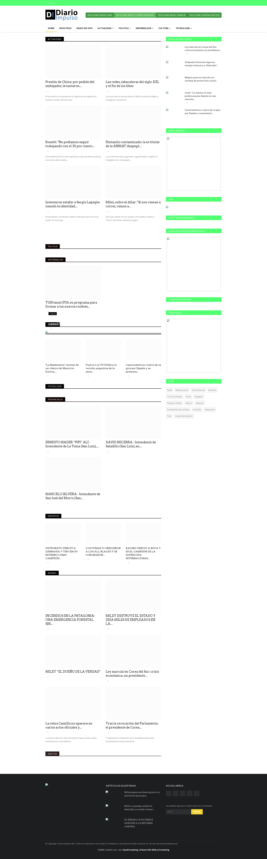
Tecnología (55, 386)
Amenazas (210, 409)
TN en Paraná (198, 390)
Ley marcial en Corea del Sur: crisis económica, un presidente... (132, 673)
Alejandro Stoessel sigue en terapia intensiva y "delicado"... (201, 64)
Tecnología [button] (183, 28)
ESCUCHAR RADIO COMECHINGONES (135, 15)
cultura (53, 324)
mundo (52, 572)
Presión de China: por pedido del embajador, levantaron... (69, 84)
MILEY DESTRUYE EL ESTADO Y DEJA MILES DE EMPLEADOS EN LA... (131, 620)
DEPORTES (53, 516)
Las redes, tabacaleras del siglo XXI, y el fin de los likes (132, 84)
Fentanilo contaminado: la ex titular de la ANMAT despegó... (133, 144)
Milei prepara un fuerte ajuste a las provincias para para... (142, 794)
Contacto (51, 3)
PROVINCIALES (55, 399)
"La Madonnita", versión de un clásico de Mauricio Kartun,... (62, 368)
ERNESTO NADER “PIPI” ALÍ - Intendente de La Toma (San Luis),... (72, 444)
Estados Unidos (174, 403)
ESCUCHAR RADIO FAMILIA (172, 15)
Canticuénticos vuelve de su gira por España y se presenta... (143, 368)
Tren (169, 416)
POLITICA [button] (124, 28)
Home (51, 28)
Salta (169, 390)
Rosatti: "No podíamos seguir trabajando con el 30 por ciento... (70, 144)
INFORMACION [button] (144, 28)
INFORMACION (55, 259)
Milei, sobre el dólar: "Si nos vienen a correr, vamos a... (133, 204)
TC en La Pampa (174, 396)
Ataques (200, 403)
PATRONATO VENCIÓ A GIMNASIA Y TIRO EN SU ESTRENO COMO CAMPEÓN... (61, 553)
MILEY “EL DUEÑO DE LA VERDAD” (73, 671)
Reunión (212, 390)
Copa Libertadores (184, 416)
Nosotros (65, 28)
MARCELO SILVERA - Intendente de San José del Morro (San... (72, 496)
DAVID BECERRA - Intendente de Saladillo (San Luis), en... (131, 444)
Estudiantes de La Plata (178, 409)
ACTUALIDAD (54, 39)
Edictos (52, 753)
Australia (197, 409)
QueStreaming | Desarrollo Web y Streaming (146, 849)
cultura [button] (163, 28)
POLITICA (52, 246)
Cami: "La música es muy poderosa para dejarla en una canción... (200, 95)
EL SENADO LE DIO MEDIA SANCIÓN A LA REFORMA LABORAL (138, 823)
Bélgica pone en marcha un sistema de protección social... (201, 79)
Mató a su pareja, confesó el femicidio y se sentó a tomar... (139, 808)
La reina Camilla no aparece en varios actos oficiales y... (68, 725)
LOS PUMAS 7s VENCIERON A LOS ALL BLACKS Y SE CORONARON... (103, 551)
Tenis (188, 396)
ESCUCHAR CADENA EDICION (204, 15)
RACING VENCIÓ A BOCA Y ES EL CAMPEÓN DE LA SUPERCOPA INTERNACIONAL (143, 553)
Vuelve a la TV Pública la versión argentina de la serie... (101, 368)
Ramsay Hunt (182, 390)
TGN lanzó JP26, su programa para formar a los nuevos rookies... (71, 304)
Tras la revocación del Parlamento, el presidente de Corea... (132, 725)
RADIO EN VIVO (84, 28)
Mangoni (199, 396)
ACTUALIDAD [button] (104, 28)
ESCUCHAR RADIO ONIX (100, 15)
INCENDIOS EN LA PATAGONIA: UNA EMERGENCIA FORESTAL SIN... (70, 620)
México (189, 403)
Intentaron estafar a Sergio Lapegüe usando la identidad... (72, 204)
